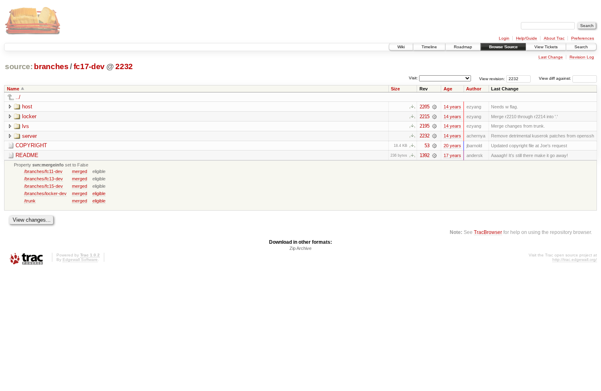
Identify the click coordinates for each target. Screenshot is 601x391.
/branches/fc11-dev (43, 171)
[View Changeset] (434, 107)
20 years (452, 145)
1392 (424, 155)
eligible (98, 193)
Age (448, 88)
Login (504, 38)
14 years (452, 106)
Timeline (429, 47)
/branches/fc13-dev (43, 178)
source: (19, 66)
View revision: (492, 78)
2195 (424, 126)
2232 (124, 66)
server (29, 136)
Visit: (413, 78)
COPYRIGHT (31, 145)
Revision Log (582, 57)
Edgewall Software (80, 259)
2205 (424, 107)
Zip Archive (300, 248)
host (27, 106)
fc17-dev (89, 66)
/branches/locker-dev (45, 193)
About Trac (554, 38)
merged (79, 171)
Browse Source (503, 47)
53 (426, 145)
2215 (424, 116)
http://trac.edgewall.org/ (574, 259)
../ (18, 97)
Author (473, 88)
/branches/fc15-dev (43, 186)
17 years (452, 155)
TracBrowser (488, 232)
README (27, 155)
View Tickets (546, 47)
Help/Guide (526, 38)
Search (581, 47)
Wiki (401, 47)
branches (51, 66)
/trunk (30, 200)
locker (29, 116)
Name (13, 88)
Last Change (550, 57)
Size (395, 88)
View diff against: (555, 78)
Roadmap (463, 47)
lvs (25, 126)
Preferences (582, 38)
